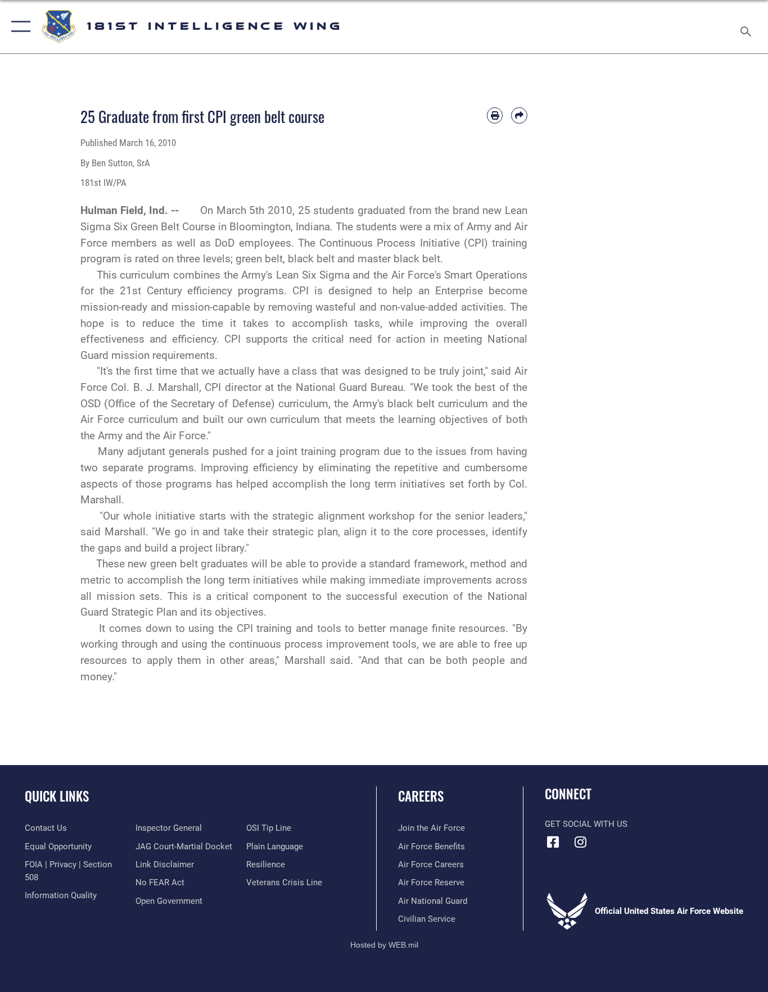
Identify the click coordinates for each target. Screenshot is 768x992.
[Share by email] (519, 115)
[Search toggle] (747, 26)
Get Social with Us (586, 824)
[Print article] (495, 115)
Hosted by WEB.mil (384, 944)
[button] (18, 26)
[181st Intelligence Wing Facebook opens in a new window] (553, 842)
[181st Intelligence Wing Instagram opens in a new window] (580, 842)
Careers (421, 796)
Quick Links (57, 796)
